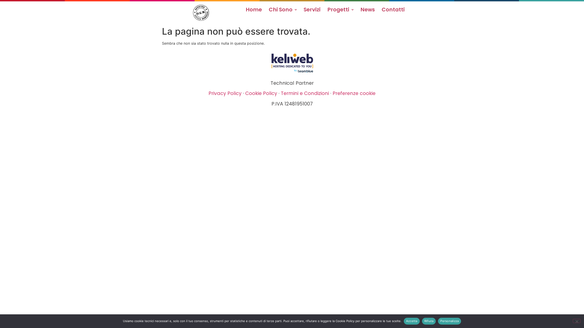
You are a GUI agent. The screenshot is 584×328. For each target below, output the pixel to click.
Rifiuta (429, 321)
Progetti (338, 9)
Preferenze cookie (354, 93)
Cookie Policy (261, 93)
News (367, 9)
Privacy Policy (225, 93)
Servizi (312, 9)
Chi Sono (280, 9)
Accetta (411, 321)
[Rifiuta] (577, 321)
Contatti (393, 9)
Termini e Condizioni (305, 93)
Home (254, 9)
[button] (282, 10)
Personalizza (449, 321)
